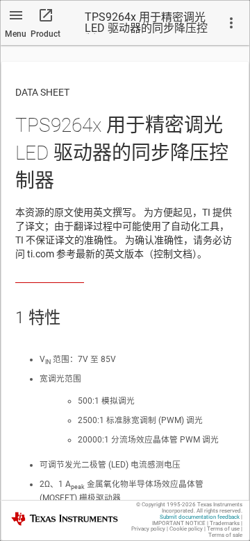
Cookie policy (186, 529)
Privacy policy (148, 529)
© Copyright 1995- (166, 504)
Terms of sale (225, 535)
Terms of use (223, 529)
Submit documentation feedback (200, 517)
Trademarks (225, 523)
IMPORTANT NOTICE (179, 523)
